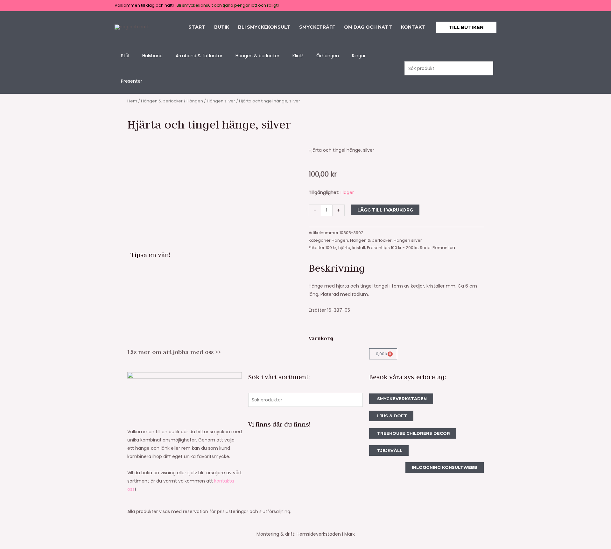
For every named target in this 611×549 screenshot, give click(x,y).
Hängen (194, 101)
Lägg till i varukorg (385, 210)
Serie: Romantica (437, 247)
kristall (358, 247)
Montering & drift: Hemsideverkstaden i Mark (305, 534)
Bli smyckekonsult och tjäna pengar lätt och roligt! (228, 5)
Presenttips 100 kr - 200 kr (392, 247)
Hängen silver (221, 101)
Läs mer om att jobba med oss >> (174, 352)
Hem (132, 101)
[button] (466, 27)
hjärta (344, 247)
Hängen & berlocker (162, 101)
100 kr (331, 247)
